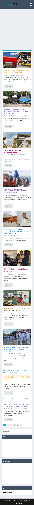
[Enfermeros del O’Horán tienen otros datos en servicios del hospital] (17, 337)
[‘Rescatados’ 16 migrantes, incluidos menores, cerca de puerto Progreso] (17, 178)
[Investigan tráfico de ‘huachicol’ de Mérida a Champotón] (17, 60)
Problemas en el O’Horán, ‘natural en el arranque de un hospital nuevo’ (16, 231)
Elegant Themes (13, 500)
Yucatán (17, 235)
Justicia (13, 313)
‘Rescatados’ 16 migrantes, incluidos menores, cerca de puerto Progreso (15, 191)
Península (13, 75)
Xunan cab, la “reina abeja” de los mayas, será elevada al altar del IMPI (17, 377)
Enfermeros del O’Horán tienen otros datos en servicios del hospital (16, 349)
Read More (8, 86)
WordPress (29, 500)
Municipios (13, 116)
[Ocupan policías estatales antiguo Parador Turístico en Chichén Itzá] (17, 99)
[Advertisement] (17, 27)
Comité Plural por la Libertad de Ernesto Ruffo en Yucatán (17, 309)
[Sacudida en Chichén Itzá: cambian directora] (17, 140)
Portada (18, 75)
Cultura (13, 154)
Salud (17, 353)
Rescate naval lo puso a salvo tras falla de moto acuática (16, 405)
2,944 (18, 426)
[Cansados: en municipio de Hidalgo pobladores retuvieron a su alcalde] (17, 257)
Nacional (13, 274)
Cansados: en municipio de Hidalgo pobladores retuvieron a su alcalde (17, 270)
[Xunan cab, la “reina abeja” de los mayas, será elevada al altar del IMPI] (17, 371)
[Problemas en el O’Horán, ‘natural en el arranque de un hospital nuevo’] (17, 219)
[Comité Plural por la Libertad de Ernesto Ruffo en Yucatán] (17, 298)
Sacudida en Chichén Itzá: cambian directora (14, 151)
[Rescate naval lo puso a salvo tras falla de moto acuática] (17, 400)
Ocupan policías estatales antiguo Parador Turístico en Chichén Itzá (16, 111)
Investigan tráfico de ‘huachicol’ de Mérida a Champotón (17, 72)
